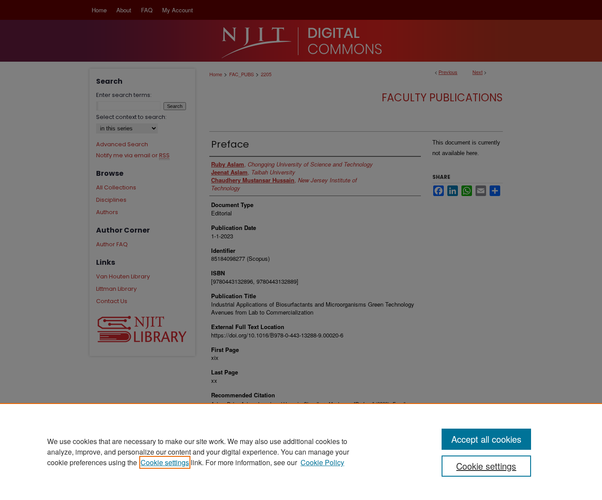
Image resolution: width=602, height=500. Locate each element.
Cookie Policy (322, 462)
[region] (301, 451)
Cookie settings (165, 462)
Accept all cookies (486, 439)
